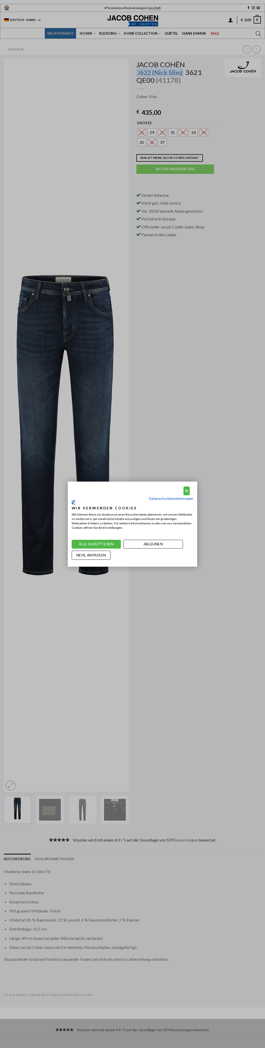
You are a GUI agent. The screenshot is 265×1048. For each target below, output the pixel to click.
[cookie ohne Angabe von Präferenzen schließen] (186, 490)
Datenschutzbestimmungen (171, 498)
